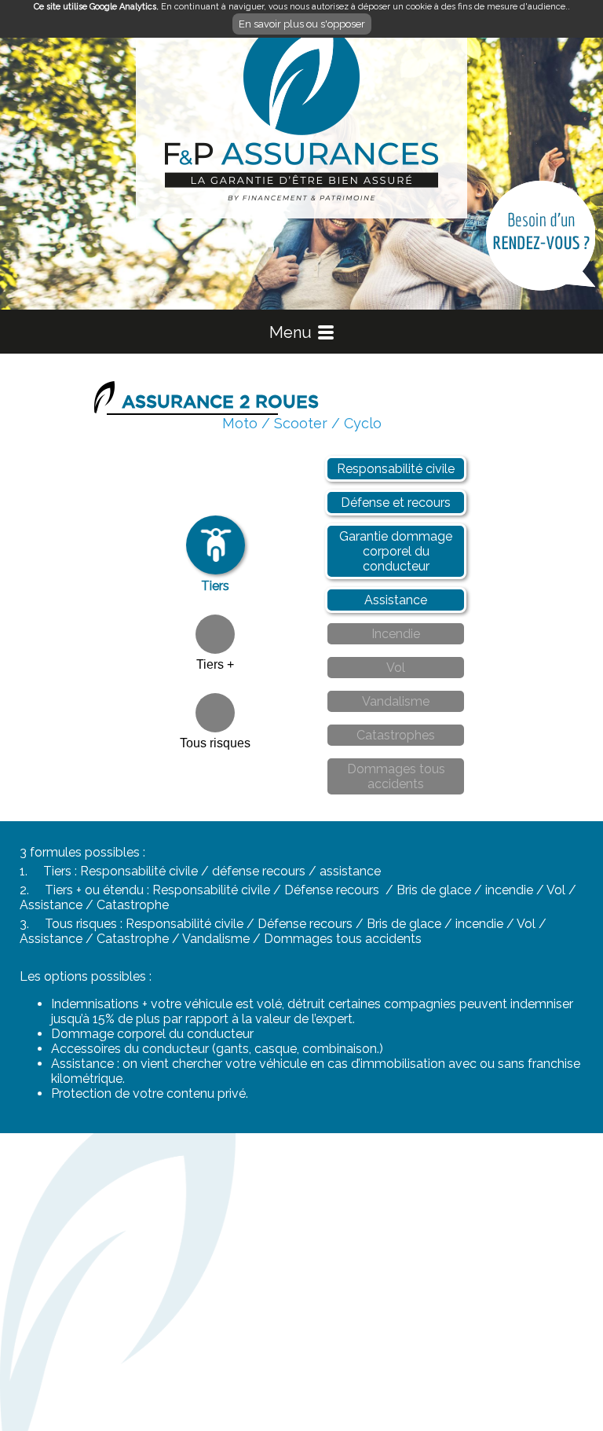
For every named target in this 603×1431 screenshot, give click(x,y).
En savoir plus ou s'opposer (302, 24)
